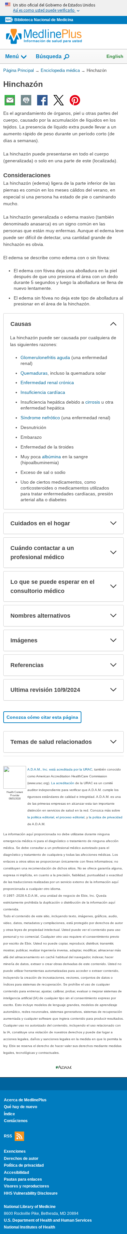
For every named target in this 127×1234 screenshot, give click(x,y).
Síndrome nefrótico (40, 417)
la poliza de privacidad (105, 817)
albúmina (51, 456)
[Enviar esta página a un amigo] (9, 100)
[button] (113, 324)
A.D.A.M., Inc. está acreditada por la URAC (59, 769)
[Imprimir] (26, 100)
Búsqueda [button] (49, 56)
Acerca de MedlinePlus (25, 1100)
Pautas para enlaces (23, 1179)
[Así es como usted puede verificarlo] (63, 8)
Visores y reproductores (26, 1186)
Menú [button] (12, 56)
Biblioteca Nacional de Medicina (43, 20)
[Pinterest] (74, 100)
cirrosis (92, 402)
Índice (9, 1114)
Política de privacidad (24, 1165)
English (114, 56)
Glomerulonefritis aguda (45, 357)
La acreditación (62, 783)
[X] (58, 100)
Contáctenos (16, 1121)
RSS (8, 1135)
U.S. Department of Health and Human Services (48, 1220)
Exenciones (15, 1151)
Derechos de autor (21, 1158)
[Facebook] (42, 100)
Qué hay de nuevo (20, 1107)
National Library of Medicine (30, 1206)
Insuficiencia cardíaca (43, 392)
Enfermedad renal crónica (47, 382)
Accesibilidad (16, 1172)
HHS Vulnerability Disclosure (31, 1193)
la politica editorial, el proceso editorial (55, 817)
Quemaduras (34, 373)
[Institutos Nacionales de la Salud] (9, 20)
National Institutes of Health (29, 1227)
